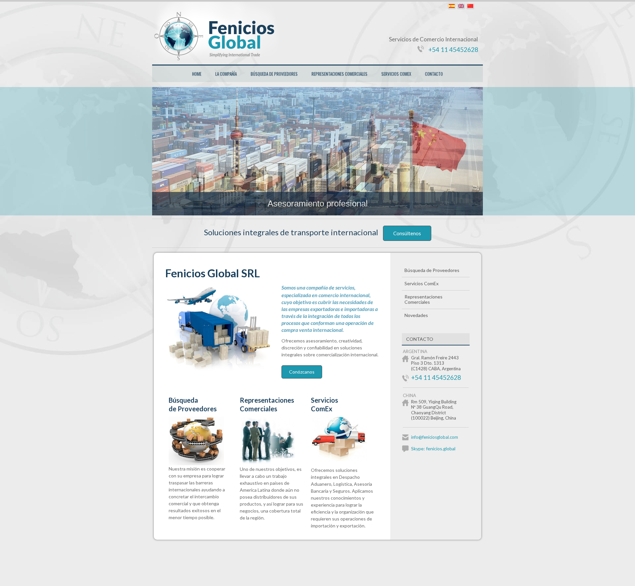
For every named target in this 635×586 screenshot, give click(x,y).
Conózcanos (302, 372)
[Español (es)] (451, 6)
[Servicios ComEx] (343, 459)
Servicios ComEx (396, 73)
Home (196, 73)
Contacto (434, 73)
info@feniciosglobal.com (434, 437)
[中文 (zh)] (470, 6)
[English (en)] (461, 6)
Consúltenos (407, 233)
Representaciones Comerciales (339, 73)
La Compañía (226, 73)
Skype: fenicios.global (433, 448)
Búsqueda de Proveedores (274, 73)
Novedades (416, 315)
